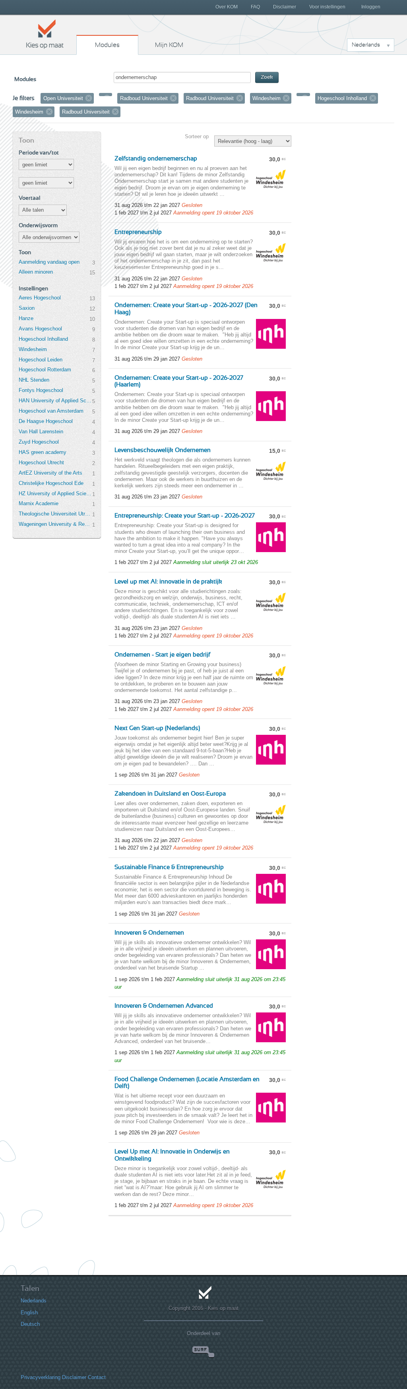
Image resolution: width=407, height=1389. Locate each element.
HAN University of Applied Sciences (55, 401)
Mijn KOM (169, 45)
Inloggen (370, 6)
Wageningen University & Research (55, 524)
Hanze (26, 318)
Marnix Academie (38, 503)
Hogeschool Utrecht (41, 463)
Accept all (346, 1330)
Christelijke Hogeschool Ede (51, 483)
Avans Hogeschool (40, 329)
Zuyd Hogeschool (39, 442)
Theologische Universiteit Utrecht (55, 514)
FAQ (255, 6)
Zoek (267, 77)
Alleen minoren (36, 272)
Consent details (30, 1362)
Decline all (346, 1346)
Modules (107, 45)
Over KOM (226, 6)
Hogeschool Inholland (43, 339)
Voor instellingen (327, 6)
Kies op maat (45, 34)
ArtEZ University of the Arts (50, 473)
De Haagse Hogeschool (46, 421)
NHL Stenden (34, 380)
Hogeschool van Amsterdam (51, 411)
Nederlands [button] (366, 45)
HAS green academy (42, 452)
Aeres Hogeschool (40, 298)
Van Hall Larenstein (41, 432)
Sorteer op (197, 136)
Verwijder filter (88, 98)
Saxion (27, 308)
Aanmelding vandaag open (49, 262)
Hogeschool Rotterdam (45, 370)
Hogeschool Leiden (40, 360)
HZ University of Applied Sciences (55, 493)
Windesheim (33, 349)
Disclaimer (284, 6)
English (20, 1298)
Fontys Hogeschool (41, 390)
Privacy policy (80, 1362)
